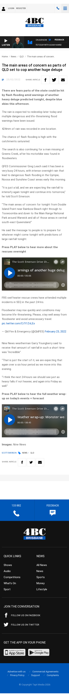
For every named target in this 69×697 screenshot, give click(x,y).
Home (5, 56)
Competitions (12, 577)
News (13, 56)
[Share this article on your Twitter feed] (54, 80)
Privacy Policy (17, 675)
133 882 (57, 8)
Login (11, 8)
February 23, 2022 (55, 331)
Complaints (53, 675)
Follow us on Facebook (25, 615)
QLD (22, 56)
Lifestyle (41, 589)
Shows (8, 565)
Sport (7, 589)
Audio (7, 571)
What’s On (10, 583)
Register (21, 8)
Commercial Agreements (45, 671)
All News (41, 565)
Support (35, 675)
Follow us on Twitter (25, 624)
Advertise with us (17, 671)
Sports (40, 577)
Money (40, 583)
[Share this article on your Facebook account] (45, 80)
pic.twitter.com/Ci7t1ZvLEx (18, 323)
